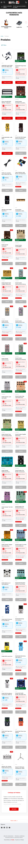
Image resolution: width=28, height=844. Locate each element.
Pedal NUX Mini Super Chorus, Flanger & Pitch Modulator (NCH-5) (20, 138)
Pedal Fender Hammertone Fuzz (19, 321)
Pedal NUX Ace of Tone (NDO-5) (6, 583)
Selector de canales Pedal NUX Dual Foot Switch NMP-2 (7, 767)
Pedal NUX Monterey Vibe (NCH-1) (20, 656)
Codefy (13, 839)
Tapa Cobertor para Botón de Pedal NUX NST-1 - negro (20, 173)
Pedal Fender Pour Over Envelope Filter (7, 435)
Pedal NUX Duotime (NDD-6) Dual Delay (20, 583)
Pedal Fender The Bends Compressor (20, 471)
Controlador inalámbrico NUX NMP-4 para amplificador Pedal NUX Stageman (20, 210)
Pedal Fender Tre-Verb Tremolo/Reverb (20, 545)
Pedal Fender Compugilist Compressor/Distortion (20, 246)
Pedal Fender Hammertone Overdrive (5, 359)
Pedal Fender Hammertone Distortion (5, 321)
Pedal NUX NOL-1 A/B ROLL (7, 138)
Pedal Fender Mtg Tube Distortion (19, 397)
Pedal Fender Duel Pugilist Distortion (6, 283)
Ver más (14, 809)
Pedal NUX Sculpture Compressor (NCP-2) (7, 694)
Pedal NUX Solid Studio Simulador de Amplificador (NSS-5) (20, 694)
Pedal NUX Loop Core (7, 656)
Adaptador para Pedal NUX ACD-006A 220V (7, 66)
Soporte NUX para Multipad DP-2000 (19, 767)
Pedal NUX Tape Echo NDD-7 (20, 66)
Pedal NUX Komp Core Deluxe (19, 619)
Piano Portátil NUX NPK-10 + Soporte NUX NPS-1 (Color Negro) (6, 102)
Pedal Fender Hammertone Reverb (20, 359)
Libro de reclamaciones (8, 836)
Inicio (2, 36)
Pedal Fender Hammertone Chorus (20, 283)
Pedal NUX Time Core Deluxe (20, 732)
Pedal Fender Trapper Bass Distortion (7, 545)
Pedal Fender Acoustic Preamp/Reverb (5, 245)
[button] (26, 22)
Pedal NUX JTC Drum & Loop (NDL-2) (7, 620)
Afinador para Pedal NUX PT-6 (6, 210)
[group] (6, 24)
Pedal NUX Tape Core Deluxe (7, 732)
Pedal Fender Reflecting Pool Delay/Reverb (5, 471)
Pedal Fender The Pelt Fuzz (7, 507)
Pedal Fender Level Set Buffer (6, 397)
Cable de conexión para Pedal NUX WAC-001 (7, 173)
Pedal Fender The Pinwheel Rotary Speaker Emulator (19, 507)
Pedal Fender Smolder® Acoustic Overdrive (20, 102)
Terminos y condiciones (19, 836)
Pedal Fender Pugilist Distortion (20, 435)
